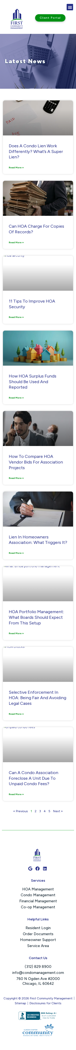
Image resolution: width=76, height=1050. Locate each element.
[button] (70, 7)
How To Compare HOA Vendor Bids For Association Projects (36, 462)
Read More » (16, 167)
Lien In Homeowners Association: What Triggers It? (38, 539)
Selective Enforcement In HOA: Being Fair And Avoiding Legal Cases (37, 698)
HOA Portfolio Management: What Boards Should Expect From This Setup (36, 617)
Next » (58, 811)
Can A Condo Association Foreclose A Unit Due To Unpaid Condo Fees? (33, 778)
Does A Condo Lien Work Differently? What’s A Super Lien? (36, 151)
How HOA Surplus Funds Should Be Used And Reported (32, 381)
